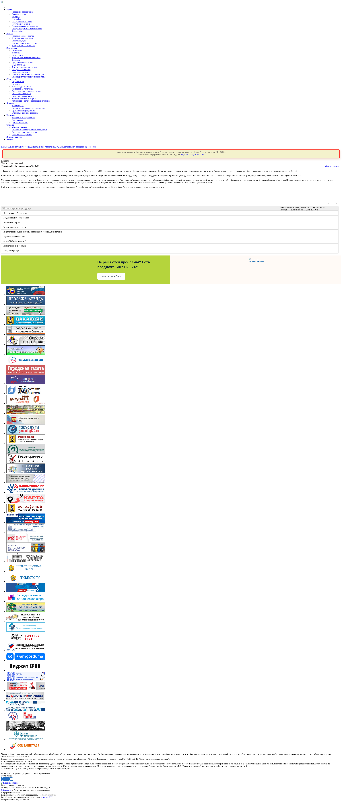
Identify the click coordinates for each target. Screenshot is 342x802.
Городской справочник (22, 12)
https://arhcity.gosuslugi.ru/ (192, 154)
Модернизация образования (16, 218)
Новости (92, 147)
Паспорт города (19, 14)
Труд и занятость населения (24, 67)
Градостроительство (21, 72)
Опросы (10, 125)
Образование (18, 81)
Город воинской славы (22, 21)
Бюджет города (19, 65)
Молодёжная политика (22, 89)
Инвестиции (17, 55)
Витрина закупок (14, 137)
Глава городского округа (23, 36)
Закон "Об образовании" (15, 241)
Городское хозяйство (21, 69)
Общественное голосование (24, 132)
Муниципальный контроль (24, 98)
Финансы (16, 53)
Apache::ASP (47, 797)
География (16, 19)
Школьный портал (12, 222)
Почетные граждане (21, 24)
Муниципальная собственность (26, 57)
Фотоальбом (17, 31)
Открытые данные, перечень (25, 113)
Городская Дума (19, 41)
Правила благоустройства (23, 110)
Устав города (18, 105)
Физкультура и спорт (21, 86)
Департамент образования (75, 147)
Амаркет (10, 139)
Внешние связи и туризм (23, 96)
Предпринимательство (22, 62)
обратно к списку (333, 166)
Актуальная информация (15, 246)
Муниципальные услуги (15, 227)
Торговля (16, 60)
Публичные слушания (22, 134)
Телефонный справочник (23, 118)
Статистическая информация (25, 26)
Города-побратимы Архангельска (27, 29)
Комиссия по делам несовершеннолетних (31, 101)
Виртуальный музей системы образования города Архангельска (33, 232)
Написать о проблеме (111, 276)
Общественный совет (21, 93)
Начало (4, 147)
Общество (11, 79)
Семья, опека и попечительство (26, 91)
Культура (16, 84)
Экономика (11, 48)
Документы (11, 103)
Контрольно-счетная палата (24, 43)
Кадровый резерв (11, 250)
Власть (9, 33)
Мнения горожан (19, 127)
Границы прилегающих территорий (28, 74)
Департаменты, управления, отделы (46, 147)
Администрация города (22, 38)
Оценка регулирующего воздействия (28, 77)
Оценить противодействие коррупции (29, 130)
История (16, 17)
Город (9, 9)
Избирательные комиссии (23, 45)
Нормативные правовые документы (28, 108)
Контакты (10, 115)
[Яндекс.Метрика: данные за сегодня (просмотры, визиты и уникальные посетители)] (9, 783)
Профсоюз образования (14, 236)
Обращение (6, 790)
